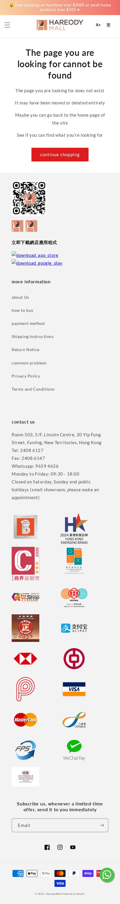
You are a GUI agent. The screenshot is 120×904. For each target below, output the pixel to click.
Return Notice (26, 349)
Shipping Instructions (33, 336)
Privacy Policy (26, 375)
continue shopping (60, 154)
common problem (29, 362)
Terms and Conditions (33, 389)
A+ (98, 25)
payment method (28, 323)
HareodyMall (53, 893)
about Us (20, 297)
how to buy (22, 310)
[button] (7, 25)
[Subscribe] (101, 825)
